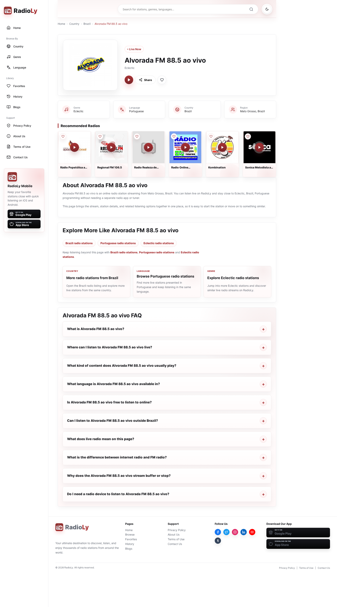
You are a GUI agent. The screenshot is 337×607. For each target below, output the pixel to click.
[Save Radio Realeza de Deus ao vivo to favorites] (137, 136)
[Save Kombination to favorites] (211, 136)
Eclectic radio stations (159, 243)
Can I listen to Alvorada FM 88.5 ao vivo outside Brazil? (112, 421)
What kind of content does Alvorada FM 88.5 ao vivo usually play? (121, 366)
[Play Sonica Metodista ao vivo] (259, 147)
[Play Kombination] (222, 147)
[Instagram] (235, 532)
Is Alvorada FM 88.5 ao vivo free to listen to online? (109, 402)
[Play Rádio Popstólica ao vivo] (74, 147)
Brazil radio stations (79, 243)
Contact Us (175, 544)
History (129, 544)
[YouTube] (252, 532)
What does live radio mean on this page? (100, 439)
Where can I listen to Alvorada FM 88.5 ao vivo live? (109, 347)
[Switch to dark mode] (267, 9)
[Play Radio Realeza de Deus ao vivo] (148, 147)
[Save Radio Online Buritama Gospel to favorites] (174, 136)
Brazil (86, 23)
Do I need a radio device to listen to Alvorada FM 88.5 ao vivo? (118, 494)
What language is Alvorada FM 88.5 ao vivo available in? (113, 384)
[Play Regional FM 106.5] (111, 147)
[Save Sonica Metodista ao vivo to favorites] (248, 136)
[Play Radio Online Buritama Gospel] (185, 147)
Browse (130, 534)
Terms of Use (176, 539)
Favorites (131, 539)
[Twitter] (226, 532)
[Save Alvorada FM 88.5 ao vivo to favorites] (162, 80)
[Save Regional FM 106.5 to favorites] (100, 136)
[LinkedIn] (243, 532)
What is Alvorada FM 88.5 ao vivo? (95, 329)
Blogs (128, 548)
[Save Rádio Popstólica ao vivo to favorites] (63, 136)
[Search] (251, 9)
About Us (173, 534)
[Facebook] (218, 532)
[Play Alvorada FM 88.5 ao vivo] (129, 80)
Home (61, 23)
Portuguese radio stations (118, 243)
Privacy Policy (177, 530)
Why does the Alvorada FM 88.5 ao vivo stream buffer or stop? (119, 476)
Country (74, 23)
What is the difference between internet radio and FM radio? (117, 457)
